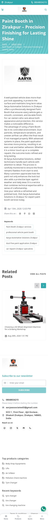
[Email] (23, 428)
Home (4, 44)
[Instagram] (10, 428)
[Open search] (46, 10)
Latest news (16, 44)
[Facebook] (4, 428)
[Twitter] (17, 428)
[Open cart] (2, 10)
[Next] (43, 285)
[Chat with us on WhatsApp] (43, 509)
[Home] (24, 10)
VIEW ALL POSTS (38, 274)
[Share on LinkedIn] (34, 213)
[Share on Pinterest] (24, 213)
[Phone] (30, 428)
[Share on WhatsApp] (29, 213)
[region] (24, 312)
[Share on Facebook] (20, 213)
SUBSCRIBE (24, 390)
